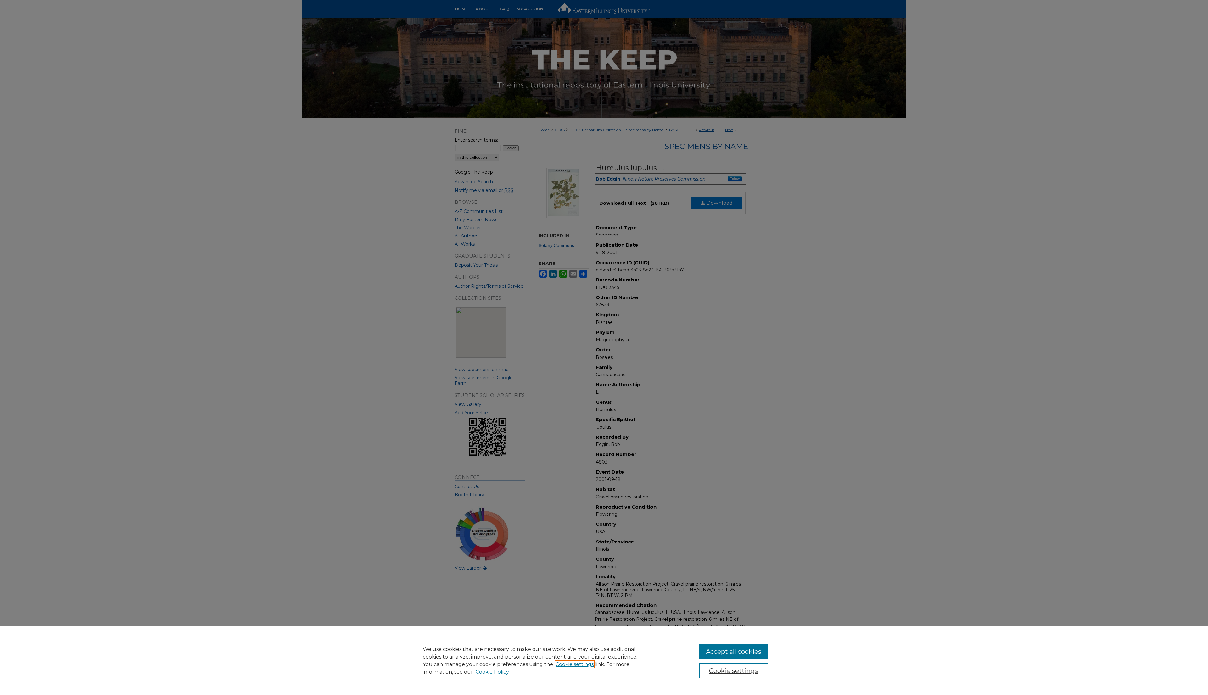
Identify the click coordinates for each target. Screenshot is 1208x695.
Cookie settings (575, 664)
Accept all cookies (733, 651)
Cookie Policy (492, 672)
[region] (604, 660)
